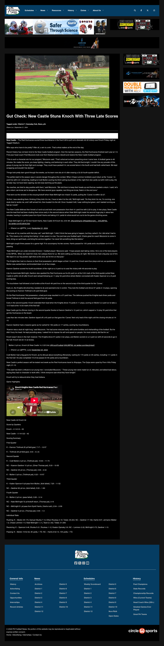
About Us (97, 10)
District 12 (39, 611)
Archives (38, 584)
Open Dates (114, 616)
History (71, 10)
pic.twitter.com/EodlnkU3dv (19, 223)
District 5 (63, 584)
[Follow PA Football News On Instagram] (155, 10)
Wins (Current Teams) (142, 597)
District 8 (63, 597)
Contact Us (15, 593)
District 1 (38, 588)
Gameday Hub (31, 124)
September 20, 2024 (40, 349)
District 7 (21, 124)
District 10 (63, 607)
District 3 (38, 597)
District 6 (63, 588)
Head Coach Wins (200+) (143, 602)
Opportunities (16, 597)
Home (8, 634)
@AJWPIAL (103, 220)
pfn (44, 124)
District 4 (38, 602)
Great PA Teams (140, 614)
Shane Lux (9, 127)
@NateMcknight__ (90, 220)
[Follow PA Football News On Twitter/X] (148, 10)
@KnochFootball (57, 345)
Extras (83, 10)
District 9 (63, 602)
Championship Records (143, 593)
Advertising (15, 588)
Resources (56, 10)
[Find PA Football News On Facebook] (141, 10)
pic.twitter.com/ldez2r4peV (84, 345)
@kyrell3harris (76, 220)
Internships (15, 602)
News (42, 10)
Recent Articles (16, 607)
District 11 (39, 607)
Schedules (29, 10)
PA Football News (20, 629)
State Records (139, 588)
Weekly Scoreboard (92, 584)
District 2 (38, 593)
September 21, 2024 (40, 228)
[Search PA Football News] (135, 10)
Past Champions (140, 584)
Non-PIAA (113, 611)
